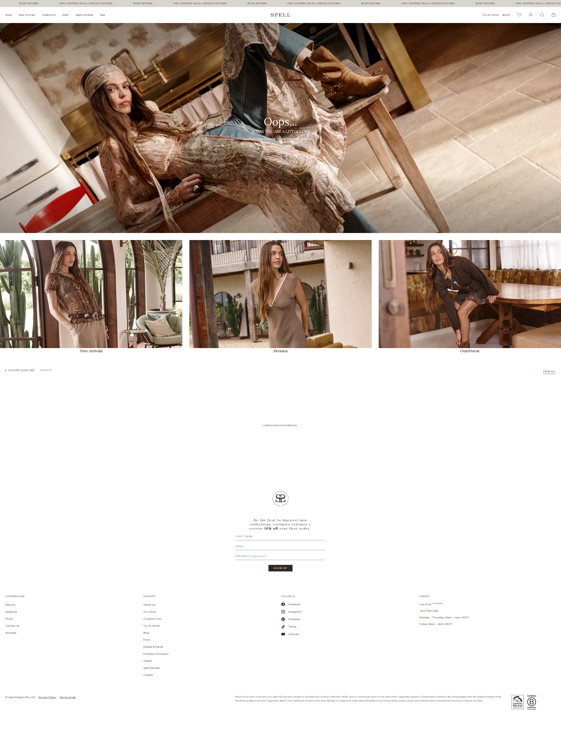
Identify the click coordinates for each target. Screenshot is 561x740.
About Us (149, 604)
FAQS (9, 618)
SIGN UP (280, 568)
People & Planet (153, 646)
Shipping (11, 611)
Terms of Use (68, 697)
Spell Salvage (151, 667)
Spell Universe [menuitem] (84, 14)
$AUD (506, 14)
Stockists (10, 632)
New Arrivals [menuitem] (27, 14)
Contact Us (12, 625)
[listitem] (280, 128)
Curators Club (152, 618)
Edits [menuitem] (65, 14)
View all (549, 371)
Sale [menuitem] (102, 14)
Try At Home (151, 625)
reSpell (147, 660)
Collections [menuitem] (48, 14)
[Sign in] (531, 14)
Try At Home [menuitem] (491, 14)
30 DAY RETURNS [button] (28, 3)
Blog (146, 632)
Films (146, 639)
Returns (10, 604)
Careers (148, 674)
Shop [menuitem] (8, 14)
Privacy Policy (47, 697)
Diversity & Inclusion (156, 653)
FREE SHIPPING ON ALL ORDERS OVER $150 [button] (85, 3)
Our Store (149, 611)
